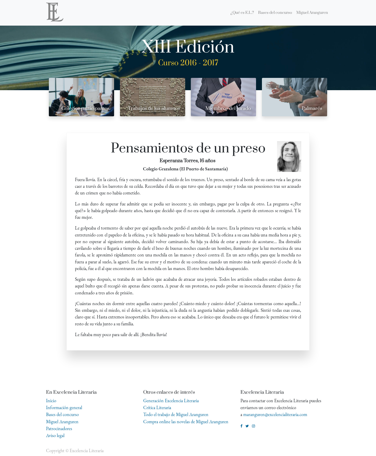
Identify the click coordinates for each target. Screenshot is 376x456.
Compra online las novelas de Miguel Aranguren (185, 421)
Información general (64, 407)
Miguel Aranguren (62, 421)
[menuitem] (242, 13)
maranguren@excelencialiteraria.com (275, 414)
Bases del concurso (62, 414)
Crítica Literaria (157, 407)
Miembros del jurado (228, 108)
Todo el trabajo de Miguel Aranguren (175, 414)
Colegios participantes (85, 108)
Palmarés (312, 108)
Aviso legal (55, 435)
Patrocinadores (59, 428)
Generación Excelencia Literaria (171, 400)
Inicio (51, 400)
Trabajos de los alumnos (154, 108)
